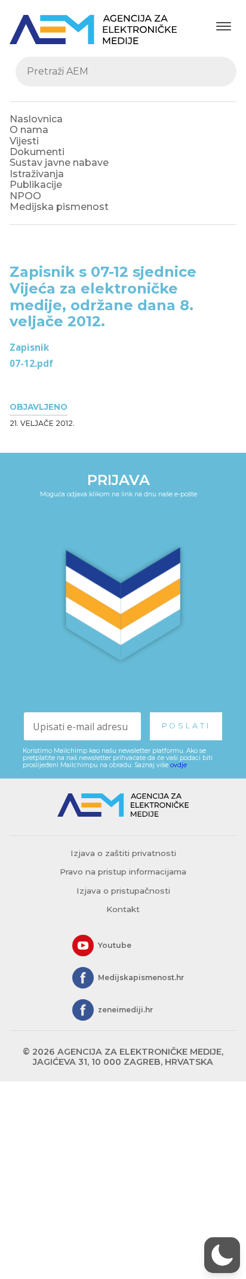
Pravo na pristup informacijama (123, 871)
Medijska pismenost (59, 206)
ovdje (178, 765)
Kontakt (123, 909)
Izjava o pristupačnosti (123, 890)
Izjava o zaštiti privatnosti (123, 853)
